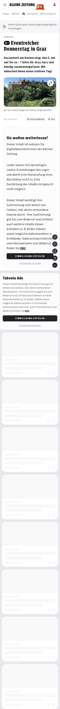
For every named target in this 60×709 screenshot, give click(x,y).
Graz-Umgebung (37, 119)
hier (23, 248)
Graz (53, 119)
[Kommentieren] (54, 244)
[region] (30, 14)
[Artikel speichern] (54, 251)
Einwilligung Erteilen (29, 256)
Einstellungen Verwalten (30, 263)
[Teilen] (54, 258)
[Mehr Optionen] (54, 265)
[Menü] (5, 5)
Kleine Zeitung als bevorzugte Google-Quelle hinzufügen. (32, 26)
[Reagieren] (54, 237)
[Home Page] (22, 4)
